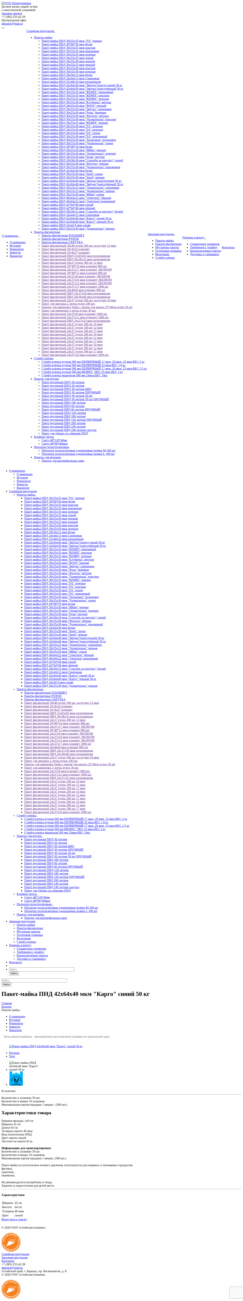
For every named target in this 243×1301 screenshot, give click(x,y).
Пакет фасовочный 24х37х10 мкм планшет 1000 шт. (75, 354)
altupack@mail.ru (12, 23)
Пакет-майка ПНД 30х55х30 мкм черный (68, 61)
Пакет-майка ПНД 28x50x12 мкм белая (67, 75)
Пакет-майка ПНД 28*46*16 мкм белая (67, 146)
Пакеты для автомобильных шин (63, 460)
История (15, 245)
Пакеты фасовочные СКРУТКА (62, 242)
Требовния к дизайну (204, 247)
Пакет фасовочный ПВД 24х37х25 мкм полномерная (76, 320)
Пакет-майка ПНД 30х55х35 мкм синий (67, 58)
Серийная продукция (40, 31)
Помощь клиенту (194, 237)
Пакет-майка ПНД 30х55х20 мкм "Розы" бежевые (74, 112)
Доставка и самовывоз (204, 254)
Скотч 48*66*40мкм (55, 443)
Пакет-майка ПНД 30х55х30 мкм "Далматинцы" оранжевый (81, 167)
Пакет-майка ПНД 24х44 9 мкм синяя (66, 225)
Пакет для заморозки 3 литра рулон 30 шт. (69, 310)
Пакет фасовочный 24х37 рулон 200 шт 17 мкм (72, 341)
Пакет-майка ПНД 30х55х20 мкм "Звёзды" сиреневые (77, 109)
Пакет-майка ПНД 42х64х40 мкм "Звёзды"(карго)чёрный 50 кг (82, 184)
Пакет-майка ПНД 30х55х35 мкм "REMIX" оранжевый (77, 92)
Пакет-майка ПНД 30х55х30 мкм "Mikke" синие (73, 194)
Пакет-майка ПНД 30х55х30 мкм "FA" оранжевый (74, 136)
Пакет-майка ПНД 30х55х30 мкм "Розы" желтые (73, 157)
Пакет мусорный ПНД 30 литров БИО (67, 389)
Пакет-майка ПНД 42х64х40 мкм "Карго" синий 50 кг (77, 218)
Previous (14, 1052)
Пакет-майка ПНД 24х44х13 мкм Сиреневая (70, 78)
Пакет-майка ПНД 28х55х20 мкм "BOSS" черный (74, 105)
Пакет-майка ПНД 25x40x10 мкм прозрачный (71, 81)
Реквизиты (17, 249)
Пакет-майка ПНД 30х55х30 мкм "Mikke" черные (74, 150)
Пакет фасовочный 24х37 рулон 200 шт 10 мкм (72, 334)
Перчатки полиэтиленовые (51, 447)
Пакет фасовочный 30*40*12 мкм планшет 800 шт (74, 273)
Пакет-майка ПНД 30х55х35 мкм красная (68, 47)
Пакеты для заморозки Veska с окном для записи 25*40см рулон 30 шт (87, 307)
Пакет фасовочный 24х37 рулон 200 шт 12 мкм (72, 337)
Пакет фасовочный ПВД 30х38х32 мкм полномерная (76, 259)
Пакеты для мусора (46, 378)
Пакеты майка (43, 37)
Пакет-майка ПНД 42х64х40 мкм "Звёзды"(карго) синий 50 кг (82, 85)
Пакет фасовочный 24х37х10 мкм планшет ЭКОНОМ (77, 279)
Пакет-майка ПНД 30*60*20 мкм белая (67, 44)
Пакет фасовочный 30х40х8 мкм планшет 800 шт (73, 290)
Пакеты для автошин (47, 457)
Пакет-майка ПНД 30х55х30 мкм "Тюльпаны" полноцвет (79, 139)
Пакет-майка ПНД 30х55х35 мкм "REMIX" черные (75, 122)
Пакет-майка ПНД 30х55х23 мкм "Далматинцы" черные (78, 191)
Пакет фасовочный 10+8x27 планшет (66, 252)
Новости (15, 252)
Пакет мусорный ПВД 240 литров (64, 426)
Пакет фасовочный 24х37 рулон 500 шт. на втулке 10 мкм (79, 300)
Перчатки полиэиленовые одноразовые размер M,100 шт (78, 450)
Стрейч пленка (43, 358)
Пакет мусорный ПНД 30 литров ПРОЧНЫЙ (71, 392)
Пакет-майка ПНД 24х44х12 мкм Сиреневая (70, 215)
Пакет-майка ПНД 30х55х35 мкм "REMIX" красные (75, 95)
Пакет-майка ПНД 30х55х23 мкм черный (68, 64)
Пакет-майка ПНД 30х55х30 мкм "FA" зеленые (72, 126)
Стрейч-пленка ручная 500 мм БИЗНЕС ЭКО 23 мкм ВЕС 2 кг (82, 372)
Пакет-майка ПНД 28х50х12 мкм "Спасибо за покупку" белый (82, 211)
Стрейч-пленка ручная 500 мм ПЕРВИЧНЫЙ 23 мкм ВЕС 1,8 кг (84, 365)
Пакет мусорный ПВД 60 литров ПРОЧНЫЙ (71, 409)
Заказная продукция (161, 234)
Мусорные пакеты (167, 247)
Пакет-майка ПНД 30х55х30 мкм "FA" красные (72, 129)
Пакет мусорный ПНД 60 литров (63, 406)
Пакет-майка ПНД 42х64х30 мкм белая (67, 170)
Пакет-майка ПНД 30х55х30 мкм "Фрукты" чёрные (75, 163)
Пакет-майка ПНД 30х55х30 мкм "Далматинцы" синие (77, 143)
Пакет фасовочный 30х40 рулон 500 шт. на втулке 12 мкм (79, 245)
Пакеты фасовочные (47, 232)
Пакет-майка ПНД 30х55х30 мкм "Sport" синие (72, 174)
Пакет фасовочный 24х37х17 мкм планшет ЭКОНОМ (77, 269)
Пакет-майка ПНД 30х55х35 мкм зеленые (69, 54)
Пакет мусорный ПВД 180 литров (64, 416)
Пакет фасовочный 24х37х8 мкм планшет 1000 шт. (74, 314)
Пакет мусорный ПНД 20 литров (63, 385)
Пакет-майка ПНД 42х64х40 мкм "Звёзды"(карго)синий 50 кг (82, 180)
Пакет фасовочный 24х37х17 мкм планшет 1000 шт (75, 286)
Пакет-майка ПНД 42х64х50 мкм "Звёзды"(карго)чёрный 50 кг (82, 88)
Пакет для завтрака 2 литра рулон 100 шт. (68, 303)
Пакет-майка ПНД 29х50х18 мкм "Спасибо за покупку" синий (82, 160)
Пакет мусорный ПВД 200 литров (64, 423)
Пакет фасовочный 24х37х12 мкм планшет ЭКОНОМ (77, 283)
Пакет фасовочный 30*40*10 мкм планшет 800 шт (74, 266)
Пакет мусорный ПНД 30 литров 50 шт (67, 395)
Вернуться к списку (14, 1219)
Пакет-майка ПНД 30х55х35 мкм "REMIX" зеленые (75, 98)
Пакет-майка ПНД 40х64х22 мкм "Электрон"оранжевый (78, 201)
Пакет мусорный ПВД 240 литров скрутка (69, 430)
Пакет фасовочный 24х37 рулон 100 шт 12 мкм (72, 327)
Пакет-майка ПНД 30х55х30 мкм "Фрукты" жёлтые (75, 116)
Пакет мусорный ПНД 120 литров (64, 413)
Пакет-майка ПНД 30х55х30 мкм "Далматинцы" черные (78, 228)
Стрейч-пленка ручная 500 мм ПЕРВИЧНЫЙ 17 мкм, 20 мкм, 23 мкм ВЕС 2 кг (93, 361)
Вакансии (16, 256)
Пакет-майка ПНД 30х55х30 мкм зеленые (69, 71)
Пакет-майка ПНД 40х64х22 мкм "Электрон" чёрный (76, 197)
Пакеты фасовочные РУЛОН (60, 238)
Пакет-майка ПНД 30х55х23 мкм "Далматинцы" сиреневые (80, 187)
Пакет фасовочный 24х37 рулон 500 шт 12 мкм (72, 348)
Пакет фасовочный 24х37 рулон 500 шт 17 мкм (72, 351)
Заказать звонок (12, 13)
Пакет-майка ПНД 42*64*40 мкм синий (67, 204)
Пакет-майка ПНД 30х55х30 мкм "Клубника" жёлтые (76, 102)
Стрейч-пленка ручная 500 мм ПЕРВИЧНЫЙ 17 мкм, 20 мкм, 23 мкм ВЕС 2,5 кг (94, 368)
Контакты (228, 247)
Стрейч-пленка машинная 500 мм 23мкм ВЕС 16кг (75, 375)
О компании (11, 235)
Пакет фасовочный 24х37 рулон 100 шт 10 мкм (72, 324)
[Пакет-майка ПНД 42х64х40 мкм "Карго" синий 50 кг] (46, 1046)
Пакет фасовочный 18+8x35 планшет (66, 249)
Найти (14, 973)
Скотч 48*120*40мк (54, 440)
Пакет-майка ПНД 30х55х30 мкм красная (68, 68)
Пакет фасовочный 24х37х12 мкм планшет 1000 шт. (75, 317)
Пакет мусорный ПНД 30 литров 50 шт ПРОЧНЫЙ (75, 399)
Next (12, 1056)
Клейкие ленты (44, 436)
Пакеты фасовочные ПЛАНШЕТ (63, 235)
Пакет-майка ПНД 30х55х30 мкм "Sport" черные (73, 177)
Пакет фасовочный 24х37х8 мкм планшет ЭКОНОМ (76, 276)
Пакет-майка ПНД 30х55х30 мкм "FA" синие (71, 133)
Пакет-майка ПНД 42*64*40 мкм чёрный (68, 208)
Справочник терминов (204, 244)
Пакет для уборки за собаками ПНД (65, 433)
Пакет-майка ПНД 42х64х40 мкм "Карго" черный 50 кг (78, 221)
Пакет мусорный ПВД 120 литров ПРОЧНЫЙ (72, 419)
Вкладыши (162, 254)
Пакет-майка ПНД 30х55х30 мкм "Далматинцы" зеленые (79, 153)
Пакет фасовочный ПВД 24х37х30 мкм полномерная (76, 293)
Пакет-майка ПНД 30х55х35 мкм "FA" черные (72, 40)
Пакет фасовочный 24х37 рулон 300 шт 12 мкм (72, 262)
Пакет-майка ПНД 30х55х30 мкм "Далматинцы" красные (79, 119)
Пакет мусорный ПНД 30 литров (63, 382)
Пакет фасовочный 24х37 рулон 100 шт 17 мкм (72, 331)
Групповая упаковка (168, 250)
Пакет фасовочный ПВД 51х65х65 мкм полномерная (76, 256)
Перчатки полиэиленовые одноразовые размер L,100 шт (78, 453)
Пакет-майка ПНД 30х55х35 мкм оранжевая (70, 51)
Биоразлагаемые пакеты (205, 250)
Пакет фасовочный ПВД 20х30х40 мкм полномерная (76, 296)
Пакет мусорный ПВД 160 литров (64, 402)
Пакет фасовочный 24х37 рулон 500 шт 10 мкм (72, 344)
